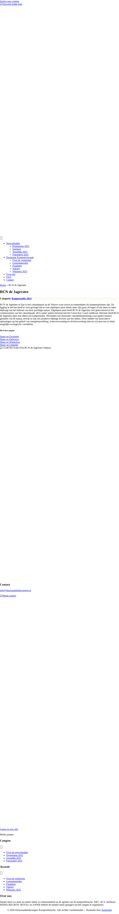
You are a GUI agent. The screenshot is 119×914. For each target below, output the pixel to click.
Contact (10, 280)
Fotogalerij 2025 (20, 254)
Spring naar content (9, 1)
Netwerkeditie (13, 243)
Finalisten (17, 266)
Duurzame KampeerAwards (20, 257)
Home (3, 285)
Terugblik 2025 (19, 251)
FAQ (8, 277)
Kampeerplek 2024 (21, 298)
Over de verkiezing (21, 260)
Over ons (10, 274)
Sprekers (16, 249)
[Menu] (1, 238)
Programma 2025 (20, 246)
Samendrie (106, 910)
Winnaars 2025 (19, 271)
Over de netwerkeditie (17, 852)
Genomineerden (20, 263)
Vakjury (16, 268)
